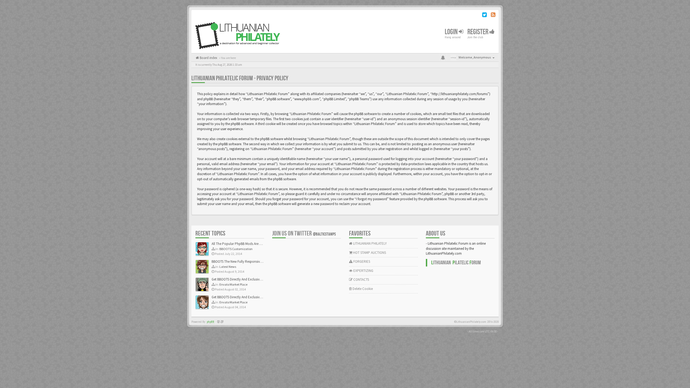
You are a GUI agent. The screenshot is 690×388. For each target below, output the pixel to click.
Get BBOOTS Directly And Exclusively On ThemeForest (250, 279)
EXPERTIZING (363, 270)
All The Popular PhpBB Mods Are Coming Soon (246, 243)
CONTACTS (361, 279)
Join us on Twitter (304, 233)
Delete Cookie (362, 288)
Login (452, 31)
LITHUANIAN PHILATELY (369, 243)
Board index (208, 58)
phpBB (210, 322)
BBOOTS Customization (236, 249)
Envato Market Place (233, 284)
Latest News (227, 267)
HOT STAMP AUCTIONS (369, 252)
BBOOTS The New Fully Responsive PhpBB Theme (247, 261)
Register (478, 31)
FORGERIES (361, 261)
